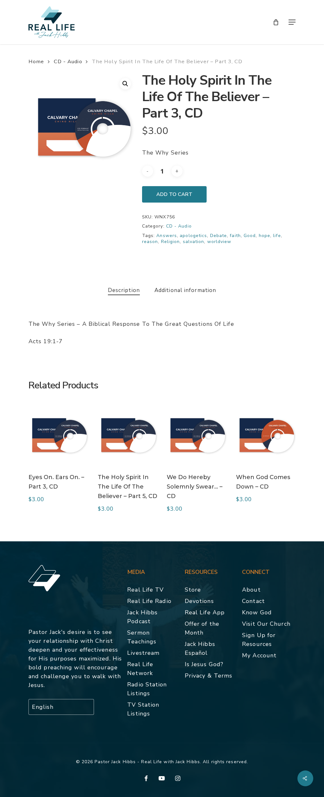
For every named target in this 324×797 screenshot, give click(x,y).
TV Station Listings (143, 709)
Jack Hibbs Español (200, 648)
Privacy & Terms (209, 675)
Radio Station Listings (147, 689)
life (277, 236)
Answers (166, 236)
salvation (193, 242)
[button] (292, 22)
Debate (218, 236)
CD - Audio (68, 61)
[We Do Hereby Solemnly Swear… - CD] (197, 434)
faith (235, 236)
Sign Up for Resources (259, 639)
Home (36, 61)
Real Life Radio (149, 601)
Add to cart (174, 194)
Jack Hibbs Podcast (142, 617)
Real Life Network (140, 668)
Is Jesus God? (204, 664)
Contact (253, 601)
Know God (257, 612)
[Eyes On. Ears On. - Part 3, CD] (58, 434)
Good (250, 236)
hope (264, 236)
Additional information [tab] (185, 290)
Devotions (199, 601)
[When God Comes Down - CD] (266, 434)
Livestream (143, 653)
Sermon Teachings (141, 637)
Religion (170, 242)
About (251, 589)
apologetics (193, 236)
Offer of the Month (202, 628)
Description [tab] (124, 290)
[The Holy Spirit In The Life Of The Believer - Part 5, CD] (128, 434)
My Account (259, 655)
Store (193, 589)
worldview (219, 242)
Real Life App (205, 612)
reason (150, 242)
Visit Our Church (266, 624)
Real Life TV (145, 589)
